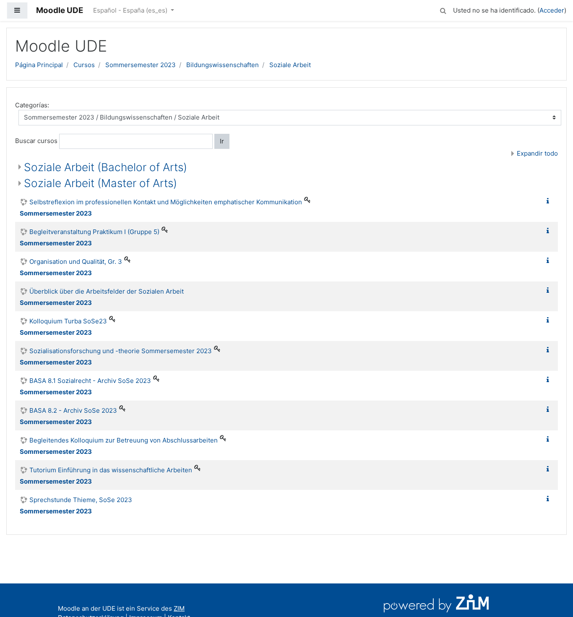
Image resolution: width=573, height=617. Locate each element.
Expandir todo (537, 153)
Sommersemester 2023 (140, 65)
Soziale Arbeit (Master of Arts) (100, 183)
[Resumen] (549, 201)
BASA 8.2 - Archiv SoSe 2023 (73, 410)
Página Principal (39, 65)
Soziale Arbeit (290, 65)
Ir (222, 141)
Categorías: (32, 105)
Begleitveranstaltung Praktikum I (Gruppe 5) (94, 232)
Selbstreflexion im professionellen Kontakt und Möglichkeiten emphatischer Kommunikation (165, 202)
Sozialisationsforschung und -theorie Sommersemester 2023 (120, 351)
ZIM (179, 608)
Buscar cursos (36, 141)
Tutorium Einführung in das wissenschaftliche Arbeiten (110, 470)
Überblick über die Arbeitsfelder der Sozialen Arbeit (106, 291)
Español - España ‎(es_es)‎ (131, 10)
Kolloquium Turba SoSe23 (68, 321)
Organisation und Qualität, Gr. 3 (75, 262)
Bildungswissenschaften (222, 65)
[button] (443, 9)
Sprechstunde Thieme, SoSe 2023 (80, 500)
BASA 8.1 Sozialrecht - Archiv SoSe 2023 (90, 381)
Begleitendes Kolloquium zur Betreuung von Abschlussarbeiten (123, 440)
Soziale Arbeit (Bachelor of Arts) (105, 167)
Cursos (84, 65)
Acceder (551, 10)
